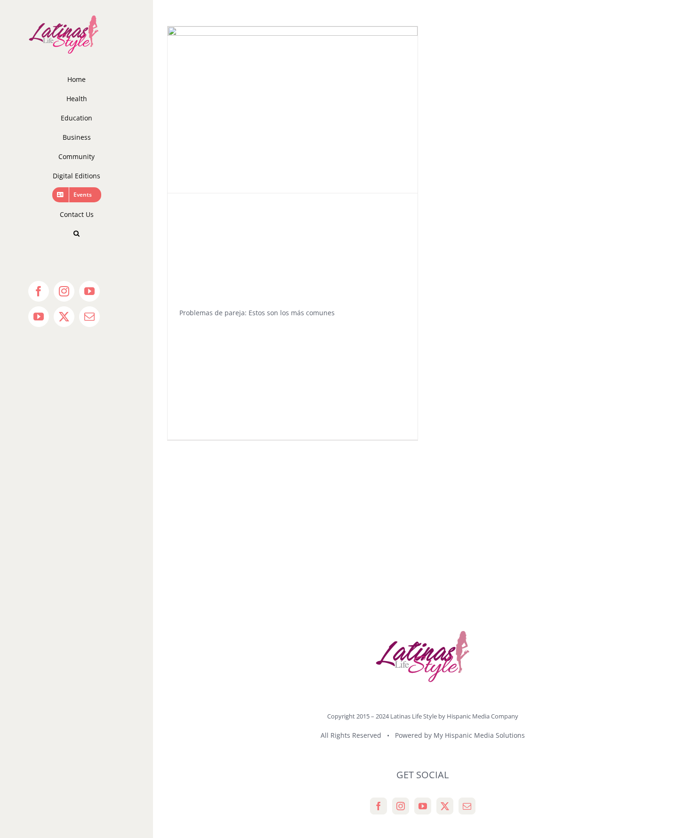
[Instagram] (400, 806)
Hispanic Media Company (482, 716)
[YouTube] (422, 806)
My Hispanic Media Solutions (479, 735)
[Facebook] (378, 806)
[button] (76, 233)
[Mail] (467, 806)
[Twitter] (444, 806)
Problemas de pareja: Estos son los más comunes (257, 312)
